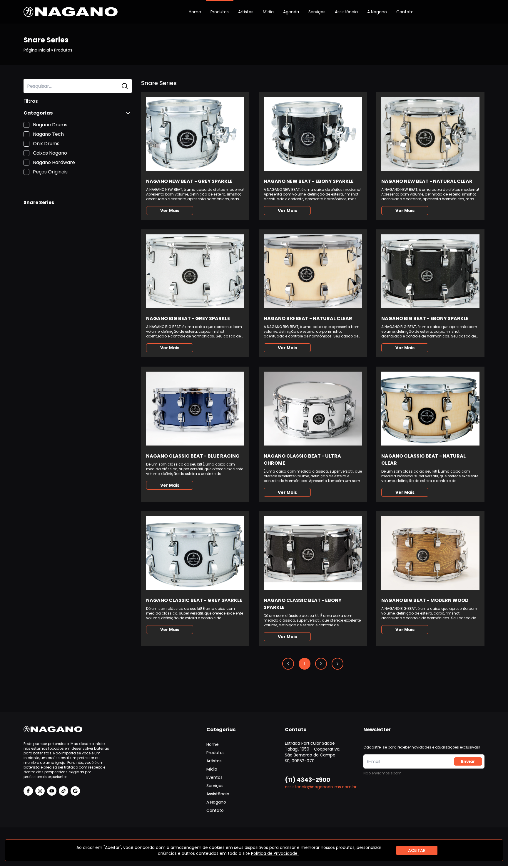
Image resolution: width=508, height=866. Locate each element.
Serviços (316, 12)
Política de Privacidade (275, 853)
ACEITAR (417, 850)
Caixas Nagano (50, 153)
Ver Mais (169, 210)
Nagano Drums (50, 124)
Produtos (219, 12)
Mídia (268, 12)
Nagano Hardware (54, 162)
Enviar (468, 761)
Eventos (214, 777)
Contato (405, 12)
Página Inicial (37, 50)
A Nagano (377, 12)
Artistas (245, 12)
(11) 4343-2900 (307, 780)
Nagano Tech (48, 134)
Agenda (291, 12)
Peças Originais (50, 171)
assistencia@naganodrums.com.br (321, 787)
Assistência (346, 12)
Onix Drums (46, 143)
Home (195, 12)
